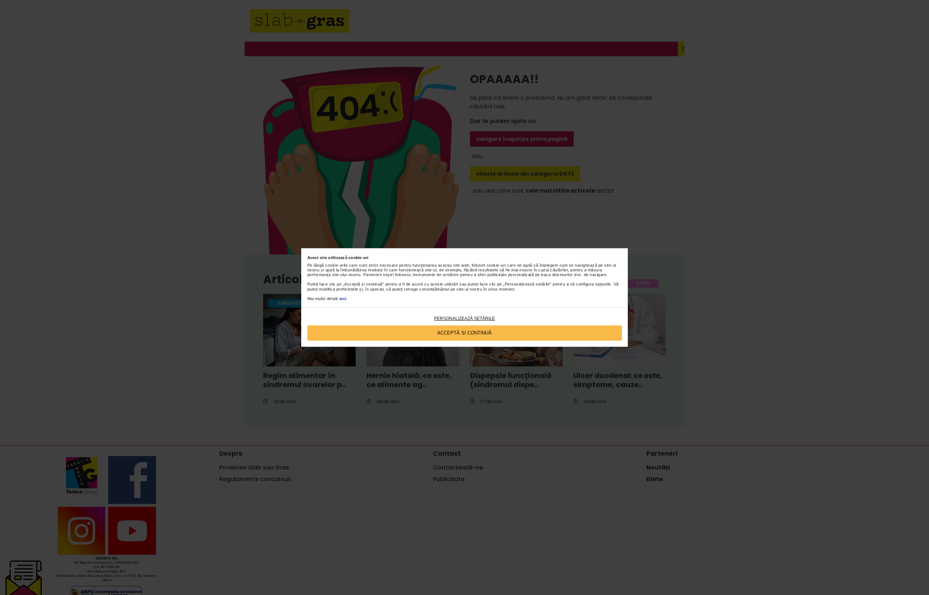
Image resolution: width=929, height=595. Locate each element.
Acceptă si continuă (464, 333)
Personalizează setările (464, 318)
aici (343, 298)
